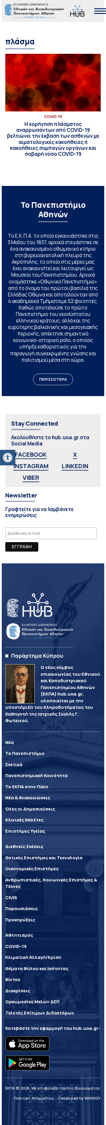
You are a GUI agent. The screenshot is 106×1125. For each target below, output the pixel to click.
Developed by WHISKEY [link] (79, 1098)
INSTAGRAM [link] (31, 466)
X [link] (75, 454)
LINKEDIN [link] (75, 466)
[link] (7, 457)
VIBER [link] (31, 478)
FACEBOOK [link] (31, 454)
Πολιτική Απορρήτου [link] (34, 1098)
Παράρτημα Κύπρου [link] (37, 655)
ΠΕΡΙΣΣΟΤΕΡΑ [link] (53, 379)
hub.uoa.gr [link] (85, 1028)
